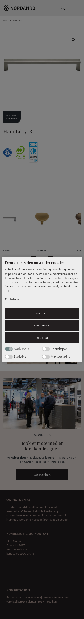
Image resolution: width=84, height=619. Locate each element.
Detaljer (14, 299)
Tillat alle (42, 313)
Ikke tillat (42, 337)
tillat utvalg (42, 325)
